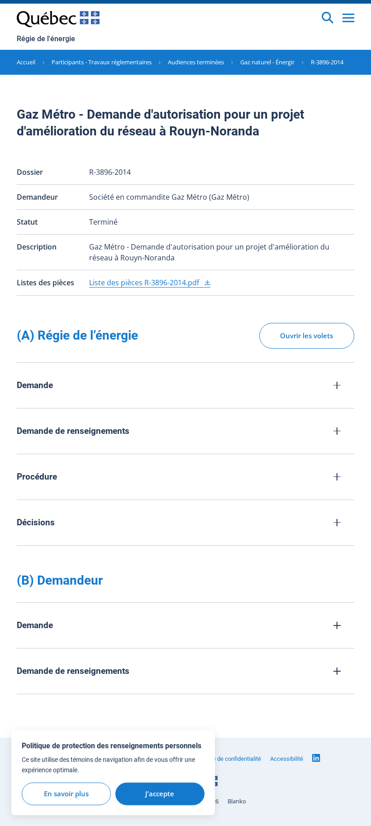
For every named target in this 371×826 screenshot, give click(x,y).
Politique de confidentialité (227, 758)
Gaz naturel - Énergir (267, 62)
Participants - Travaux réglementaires (102, 62)
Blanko (237, 801)
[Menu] (348, 18)
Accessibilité (286, 758)
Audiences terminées (196, 62)
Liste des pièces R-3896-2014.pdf (145, 283)
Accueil (26, 62)
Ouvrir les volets (306, 335)
